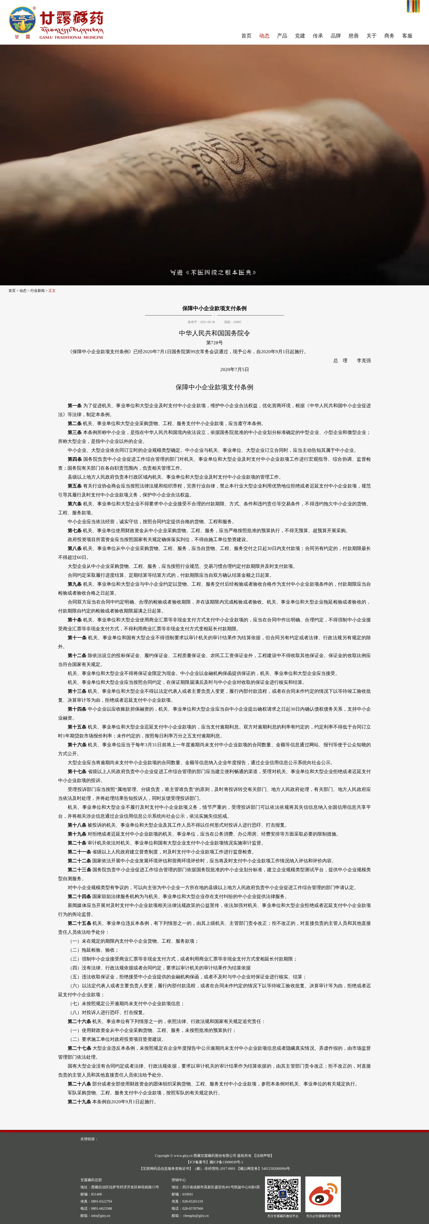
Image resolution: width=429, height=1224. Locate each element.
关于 (371, 36)
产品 (282, 36)
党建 (300, 36)
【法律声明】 (263, 1156)
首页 (246, 36)
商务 (389, 36)
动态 (264, 36)
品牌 (336, 36)
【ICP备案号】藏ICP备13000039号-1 (214, 1162)
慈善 (354, 36)
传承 (318, 36)
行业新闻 (37, 291)
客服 (407, 36)
